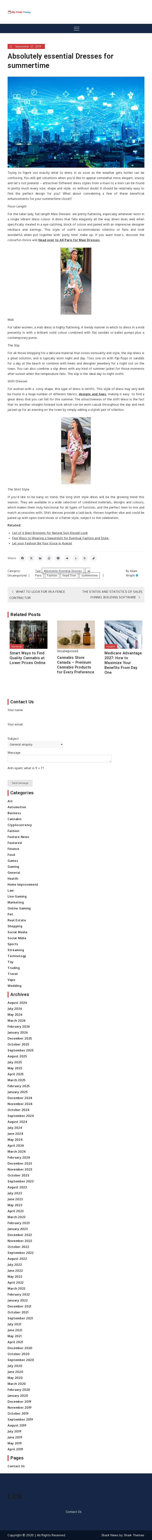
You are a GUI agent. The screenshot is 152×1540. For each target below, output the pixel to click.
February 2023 (19, 1223)
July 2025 (15, 1062)
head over (69, 575)
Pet (10, 914)
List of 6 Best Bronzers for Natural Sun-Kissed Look (50, 533)
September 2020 (21, 1360)
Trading (14, 968)
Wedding (15, 986)
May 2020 (15, 1378)
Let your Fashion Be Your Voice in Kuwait (42, 543)
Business (14, 813)
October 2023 (18, 1175)
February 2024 (19, 1157)
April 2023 (16, 1211)
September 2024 (21, 1116)
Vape (11, 980)
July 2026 (15, 1008)
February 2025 (19, 1086)
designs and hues (92, 394)
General (16, 646)
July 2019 (14, 1431)
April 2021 (15, 1342)
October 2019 (18, 1413)
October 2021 (18, 1312)
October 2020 (18, 1354)
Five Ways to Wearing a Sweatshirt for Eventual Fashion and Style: (60, 538)
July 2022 (15, 1264)
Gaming (13, 867)
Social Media (17, 932)
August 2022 (17, 1259)
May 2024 (15, 1139)
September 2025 (21, 1050)
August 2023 (17, 1187)
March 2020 (17, 1384)
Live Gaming (17, 896)
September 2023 (21, 1181)
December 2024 (20, 1098)
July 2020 (15, 1366)
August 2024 (17, 1122)
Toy (11, 962)
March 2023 (17, 1217)
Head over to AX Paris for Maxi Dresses (69, 240)
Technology (17, 956)
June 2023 (15, 1199)
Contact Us (16, 1466)
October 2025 (18, 1044)
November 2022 (20, 1241)
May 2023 (15, 1205)
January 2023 (18, 1229)
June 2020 (15, 1372)
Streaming (16, 950)
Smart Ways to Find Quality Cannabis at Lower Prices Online (27, 658)
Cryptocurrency (20, 825)
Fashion (52, 575)
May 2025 (15, 1068)
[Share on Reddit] (66, 558)
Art (10, 801)
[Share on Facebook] (22, 558)
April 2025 (16, 1074)
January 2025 (18, 1092)
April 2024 (16, 1145)
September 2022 (21, 1253)
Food (11, 855)
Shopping (15, 926)
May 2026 (15, 1014)
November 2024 (20, 1104)
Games (13, 861)
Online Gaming (19, 908)
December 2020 (20, 1348)
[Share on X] (31, 558)
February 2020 (19, 1390)
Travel (13, 974)
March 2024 (17, 1151)
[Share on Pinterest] (58, 558)
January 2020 (18, 1395)
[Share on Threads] (84, 558)
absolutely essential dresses (63, 570)
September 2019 (20, 1419)
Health (110, 646)
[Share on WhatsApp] (49, 558)
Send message (20, 783)
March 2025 (17, 1080)
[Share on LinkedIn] (40, 558)
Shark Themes (134, 1535)
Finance (13, 849)
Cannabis (15, 819)
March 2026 (17, 1020)
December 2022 (20, 1235)
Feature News (18, 837)
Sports (13, 944)
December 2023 (20, 1163)
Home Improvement (23, 884)
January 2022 (18, 1300)
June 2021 (15, 1330)
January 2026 (18, 1032)
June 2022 (15, 1270)
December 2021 (19, 1306)
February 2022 (19, 1294)
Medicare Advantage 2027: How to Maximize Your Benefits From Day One (123, 663)
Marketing (16, 902)
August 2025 (17, 1056)
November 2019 (20, 1407)
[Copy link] (93, 558)
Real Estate (17, 920)
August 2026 (17, 1003)
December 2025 (20, 1038)
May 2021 (15, 1336)
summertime (90, 575)
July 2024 (15, 1128)
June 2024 (15, 1134)
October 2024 (18, 1110)
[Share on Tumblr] (75, 558)
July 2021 (14, 1324)
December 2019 (20, 1401)
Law (11, 890)
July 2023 (15, 1193)
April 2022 (16, 1282)
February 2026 (19, 1026)
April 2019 (15, 1449)
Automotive (17, 807)
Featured (15, 843)
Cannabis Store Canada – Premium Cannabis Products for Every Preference (75, 664)
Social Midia (17, 938)
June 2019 (15, 1437)
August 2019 (17, 1425)
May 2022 (15, 1276)
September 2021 (20, 1318)
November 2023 (20, 1169)
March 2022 (17, 1288)
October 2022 (18, 1247)
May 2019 (15, 1443)
